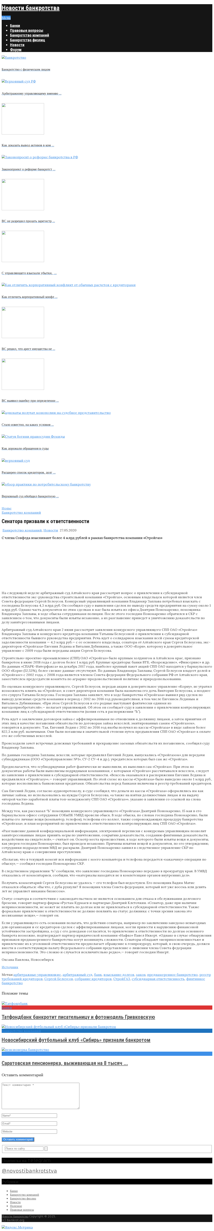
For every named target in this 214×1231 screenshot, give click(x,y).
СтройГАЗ (121, 979)
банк (98, 974)
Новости (17, 44)
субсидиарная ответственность (158, 979)
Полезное (16, 1206)
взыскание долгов (118, 974)
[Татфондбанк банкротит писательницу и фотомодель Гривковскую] (107, 1003)
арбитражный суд (77, 974)
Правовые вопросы (26, 30)
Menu (6, 18)
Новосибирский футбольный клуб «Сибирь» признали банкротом (76, 1040)
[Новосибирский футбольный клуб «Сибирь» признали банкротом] (107, 1026)
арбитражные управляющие (37, 974)
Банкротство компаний (29, 35)
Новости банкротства (31, 7)
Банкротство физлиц (27, 40)
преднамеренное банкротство (172, 974)
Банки (15, 25)
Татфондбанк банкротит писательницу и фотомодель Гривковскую (78, 1017)
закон (140, 974)
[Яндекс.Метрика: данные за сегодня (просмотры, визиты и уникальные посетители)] (17, 1227)
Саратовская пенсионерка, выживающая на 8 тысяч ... (65, 1063)
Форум (16, 49)
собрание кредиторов (93, 979)
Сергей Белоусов (58, 979)
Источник (10, 967)
